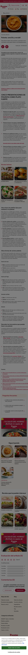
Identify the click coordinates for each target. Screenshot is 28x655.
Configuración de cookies (14, 652)
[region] (14, 645)
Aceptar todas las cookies (14, 647)
